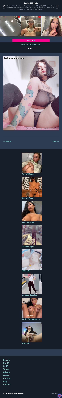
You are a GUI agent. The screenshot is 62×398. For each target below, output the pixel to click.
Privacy (6, 372)
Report (6, 360)
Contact (6, 384)
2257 (5, 366)
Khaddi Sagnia (28, 246)
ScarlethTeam (28, 198)
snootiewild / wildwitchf (31, 44)
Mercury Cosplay (29, 295)
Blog (5, 381)
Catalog (6, 378)
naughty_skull (28, 222)
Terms (6, 369)
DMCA (6, 363)
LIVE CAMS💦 (31, 40)
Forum (6, 375)
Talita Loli (26, 271)
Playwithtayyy (28, 174)
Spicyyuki (26, 343)
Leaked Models (31, 3)
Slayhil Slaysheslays (31, 319)
